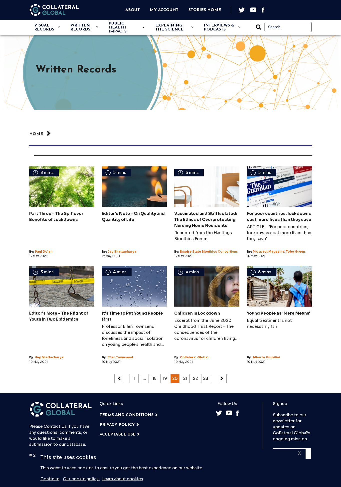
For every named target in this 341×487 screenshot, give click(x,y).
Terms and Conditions (127, 415)
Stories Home (204, 10)
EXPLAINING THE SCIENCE (169, 27)
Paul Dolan (43, 251)
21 (185, 378)
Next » (222, 378)
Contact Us (55, 426)
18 (155, 378)
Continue (49, 479)
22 (195, 378)
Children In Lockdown (197, 313)
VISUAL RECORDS (44, 27)
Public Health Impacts (118, 27)
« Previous (118, 378)
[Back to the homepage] (54, 10)
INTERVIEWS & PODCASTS (219, 27)
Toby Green (295, 251)
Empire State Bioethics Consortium (208, 251)
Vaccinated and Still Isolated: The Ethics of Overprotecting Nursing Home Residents (205, 219)
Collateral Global (194, 357)
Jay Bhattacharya (122, 251)
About (132, 10)
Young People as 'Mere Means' (278, 313)
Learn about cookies (122, 479)
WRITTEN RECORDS (80, 27)
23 (205, 378)
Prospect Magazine (268, 251)
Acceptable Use (118, 435)
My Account (164, 10)
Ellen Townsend (120, 357)
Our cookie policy (81, 479)
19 (165, 378)
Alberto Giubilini (266, 357)
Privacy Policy (117, 425)
